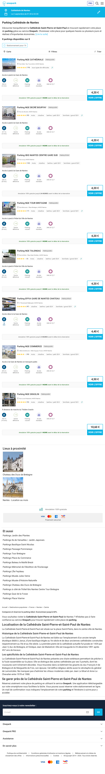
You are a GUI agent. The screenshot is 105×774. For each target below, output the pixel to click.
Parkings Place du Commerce (17, 558)
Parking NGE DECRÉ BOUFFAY (31, 107)
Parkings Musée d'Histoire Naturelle (20, 580)
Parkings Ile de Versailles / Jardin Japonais (23, 540)
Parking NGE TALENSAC (29, 250)
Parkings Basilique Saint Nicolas (18, 544)
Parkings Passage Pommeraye (17, 549)
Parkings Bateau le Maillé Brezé (18, 562)
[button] (17, 753)
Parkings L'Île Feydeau (13, 571)
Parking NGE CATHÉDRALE (30, 59)
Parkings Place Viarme (13, 598)
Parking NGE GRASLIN (28, 394)
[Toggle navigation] (97, 3)
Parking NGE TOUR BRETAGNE (32, 203)
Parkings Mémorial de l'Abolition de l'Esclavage (25, 567)
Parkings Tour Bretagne (14, 553)
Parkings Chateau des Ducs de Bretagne (22, 585)
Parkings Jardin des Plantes (16, 535)
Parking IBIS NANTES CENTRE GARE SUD (37, 155)
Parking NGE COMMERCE (29, 346)
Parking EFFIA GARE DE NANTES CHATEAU (38, 298)
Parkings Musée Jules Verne (16, 576)
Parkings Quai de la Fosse (15, 594)
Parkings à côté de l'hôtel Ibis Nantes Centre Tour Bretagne (31, 589)
